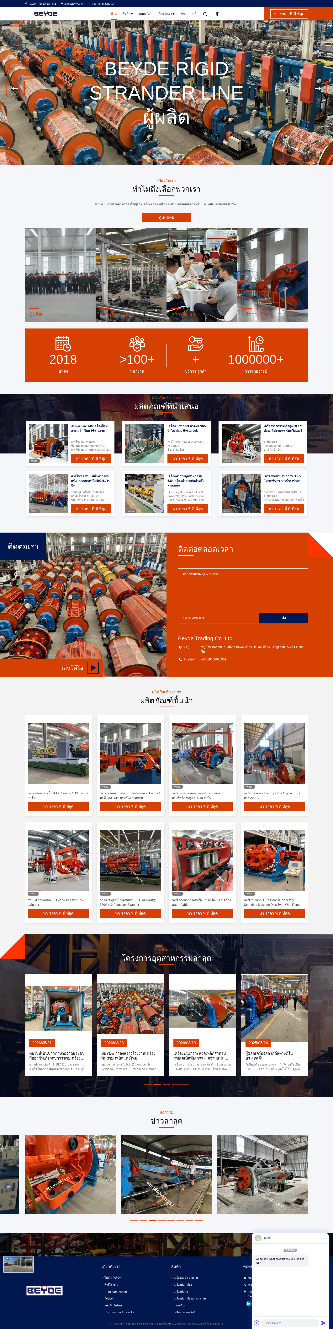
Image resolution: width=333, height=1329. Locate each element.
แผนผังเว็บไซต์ (113, 1305)
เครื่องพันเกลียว (183, 1284)
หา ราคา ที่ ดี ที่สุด (91, 458)
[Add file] (256, 1323)
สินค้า (126, 13)
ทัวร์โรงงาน (111, 1284)
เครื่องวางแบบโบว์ (184, 1312)
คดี (194, 13)
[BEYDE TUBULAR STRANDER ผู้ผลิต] (166, 164)
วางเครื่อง (179, 1305)
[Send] (323, 1323)
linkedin (249, 1304)
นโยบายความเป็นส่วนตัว (119, 1312)
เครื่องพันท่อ (181, 1291)
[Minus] (323, 1238)
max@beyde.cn (73, 3)
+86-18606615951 (102, 3)
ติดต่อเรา (109, 1298)
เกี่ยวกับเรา (164, 13)
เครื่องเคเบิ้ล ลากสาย (186, 1277)
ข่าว (184, 13)
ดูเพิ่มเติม (166, 217)
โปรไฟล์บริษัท (112, 1277)
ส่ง (284, 618)
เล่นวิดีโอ (72, 668)
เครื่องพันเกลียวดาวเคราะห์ (190, 1298)
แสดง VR (145, 13)
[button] (15, 88)
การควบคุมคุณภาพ (115, 1291)
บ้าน (114, 13)
